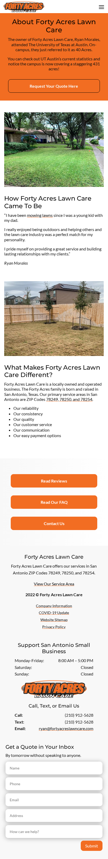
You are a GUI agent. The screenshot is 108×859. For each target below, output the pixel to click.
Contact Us (54, 523)
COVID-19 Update (54, 612)
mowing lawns (40, 215)
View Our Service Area (54, 583)
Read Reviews (54, 480)
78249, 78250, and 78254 (69, 399)
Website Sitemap (54, 619)
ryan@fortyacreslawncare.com (66, 728)
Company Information (54, 606)
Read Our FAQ (54, 502)
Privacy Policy (54, 627)
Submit (91, 845)
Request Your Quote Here (54, 85)
